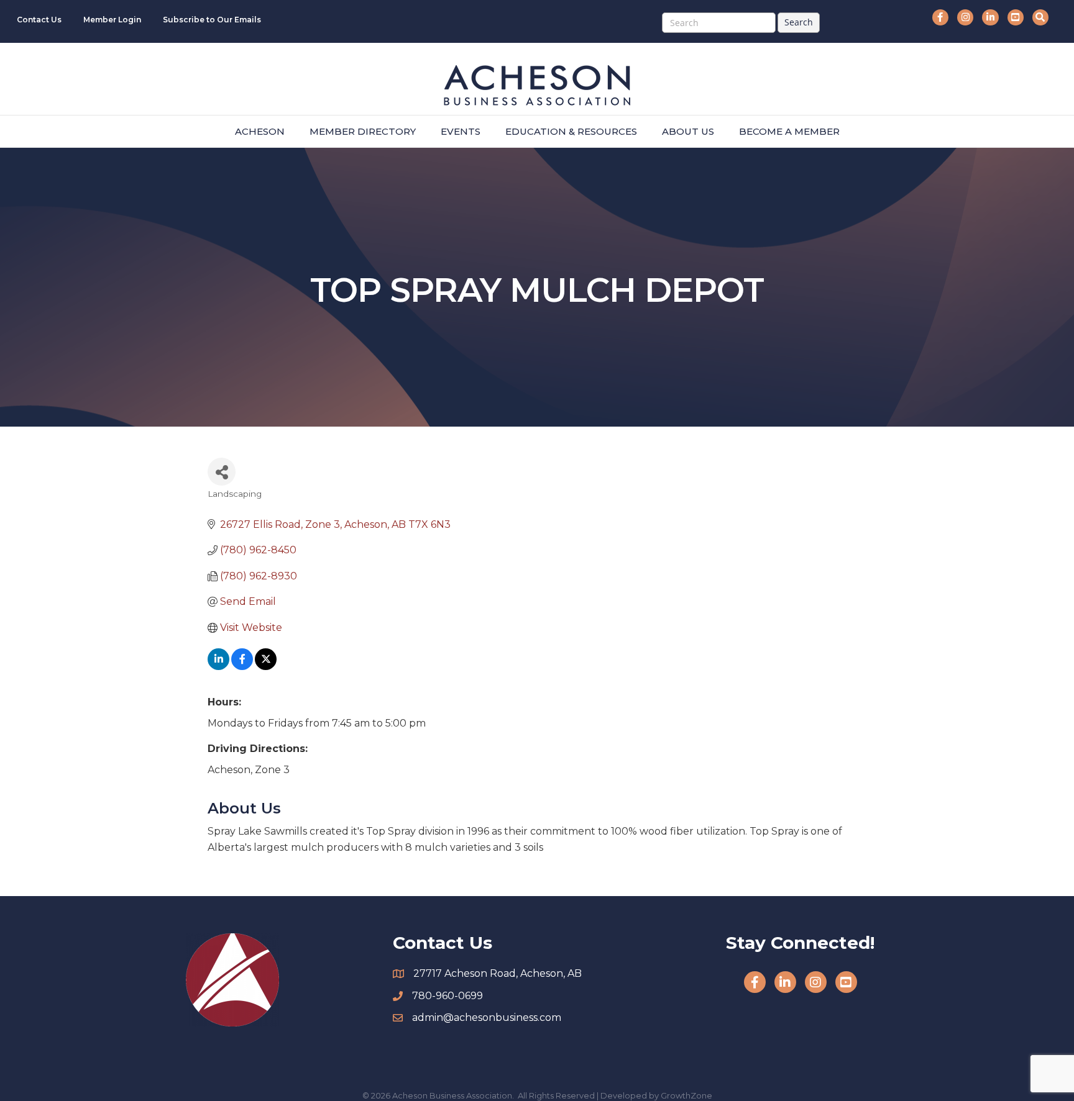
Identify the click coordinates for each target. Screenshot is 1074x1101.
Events (460, 131)
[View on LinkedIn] (218, 667)
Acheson (260, 131)
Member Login (112, 19)
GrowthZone (686, 1095)
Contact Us (39, 19)
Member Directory (363, 131)
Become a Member (789, 131)
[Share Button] (222, 472)
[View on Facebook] (242, 667)
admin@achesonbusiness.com (486, 1017)
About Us (688, 131)
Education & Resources (571, 131)
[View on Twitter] (266, 667)
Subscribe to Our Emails (212, 19)
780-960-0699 (447, 996)
